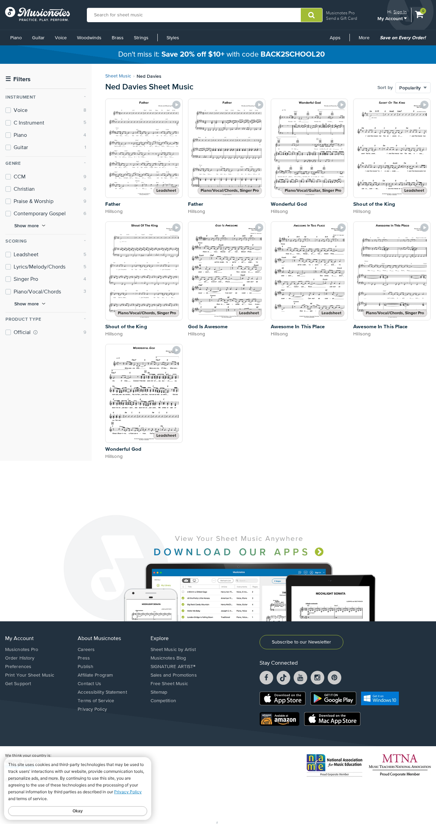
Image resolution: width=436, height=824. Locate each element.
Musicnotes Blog (168, 658)
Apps (335, 37)
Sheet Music (118, 76)
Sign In (400, 11)
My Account (390, 18)
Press (84, 658)
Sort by (385, 87)
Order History (19, 658)
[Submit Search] (311, 15)
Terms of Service (96, 700)
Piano (16, 37)
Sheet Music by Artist (173, 649)
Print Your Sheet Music (29, 675)
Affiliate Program (95, 675)
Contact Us (89, 683)
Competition (163, 700)
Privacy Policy (92, 709)
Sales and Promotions (174, 675)
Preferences (18, 666)
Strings (141, 37)
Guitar (38, 37)
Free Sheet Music (169, 683)
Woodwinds (89, 37)
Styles (173, 37)
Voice (61, 37)
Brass (118, 37)
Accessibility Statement (102, 692)
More (366, 40)
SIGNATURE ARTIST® (173, 666)
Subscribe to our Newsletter (301, 642)
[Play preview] (176, 105)
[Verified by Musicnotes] (35, 332)
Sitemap (159, 692)
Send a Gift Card (341, 18)
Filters (18, 79)
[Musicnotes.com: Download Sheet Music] (37, 14)
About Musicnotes (99, 638)
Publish (85, 666)
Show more (26, 225)
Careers (86, 649)
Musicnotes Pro (340, 13)
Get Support (18, 683)
